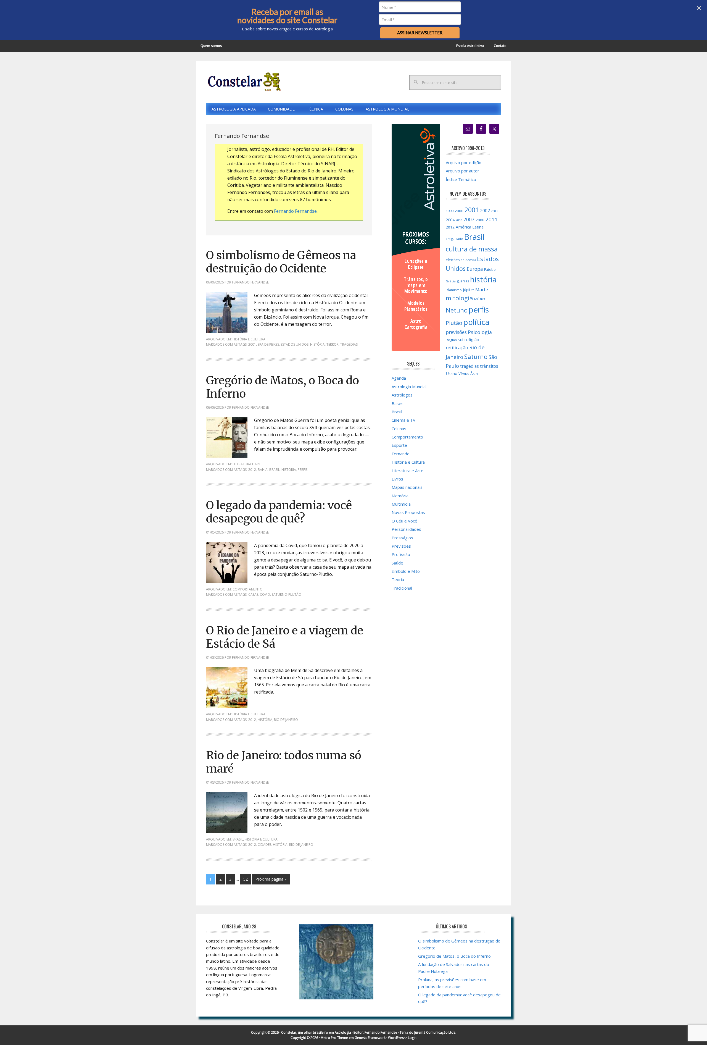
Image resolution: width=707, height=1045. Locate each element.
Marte (481, 289)
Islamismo (454, 290)
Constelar (243, 82)
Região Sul (454, 339)
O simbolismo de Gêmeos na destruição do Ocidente (281, 261)
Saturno (475, 356)
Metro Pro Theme (334, 1037)
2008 (480, 219)
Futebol (490, 269)
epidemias (468, 260)
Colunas (399, 428)
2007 (468, 219)
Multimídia (401, 504)
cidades (264, 844)
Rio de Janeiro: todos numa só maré (283, 762)
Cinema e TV (403, 420)
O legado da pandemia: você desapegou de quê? (279, 512)
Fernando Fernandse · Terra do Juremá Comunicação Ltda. (410, 1032)
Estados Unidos (294, 344)
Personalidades (406, 529)
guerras (463, 281)
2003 (494, 211)
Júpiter (468, 289)
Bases (397, 403)
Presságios (402, 537)
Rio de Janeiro (286, 719)
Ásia (474, 373)
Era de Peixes (268, 344)
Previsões (401, 546)
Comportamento (248, 589)
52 (245, 879)
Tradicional (402, 588)
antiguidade (454, 239)
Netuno (457, 310)
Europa (475, 269)
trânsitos (489, 366)
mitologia (459, 298)
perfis (302, 469)
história (317, 344)
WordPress (396, 1037)
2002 (485, 211)
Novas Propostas (408, 512)
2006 (459, 220)
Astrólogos (402, 395)
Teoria (398, 579)
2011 (492, 219)
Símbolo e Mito (406, 571)
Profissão (401, 554)
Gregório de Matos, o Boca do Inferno (282, 387)
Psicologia (480, 332)
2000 (459, 210)
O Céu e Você (404, 521)
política (476, 322)
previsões (456, 332)
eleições (453, 260)
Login (412, 1037)
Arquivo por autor (462, 171)
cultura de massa (472, 249)
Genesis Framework (370, 1037)
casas (253, 594)
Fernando (401, 453)
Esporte (399, 445)
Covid (265, 594)
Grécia (451, 281)
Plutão (454, 323)
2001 (252, 344)
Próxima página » (270, 879)
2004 (450, 219)
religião (471, 340)
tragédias (349, 344)
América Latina (470, 227)
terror (332, 344)
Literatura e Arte (247, 464)
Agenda (399, 378)
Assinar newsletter (419, 32)
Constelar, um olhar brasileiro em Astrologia (316, 1032)
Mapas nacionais (407, 487)
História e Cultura (249, 339)
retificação (457, 347)
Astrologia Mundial (409, 386)
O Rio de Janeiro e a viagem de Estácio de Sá (284, 637)
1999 (449, 210)
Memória (400, 495)
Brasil (274, 469)
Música (480, 299)
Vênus (463, 373)
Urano (451, 373)
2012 (252, 469)
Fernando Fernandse (295, 211)
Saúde (397, 563)
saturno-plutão (286, 594)
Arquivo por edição (463, 162)
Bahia (263, 469)
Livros (397, 479)
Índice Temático (461, 179)
